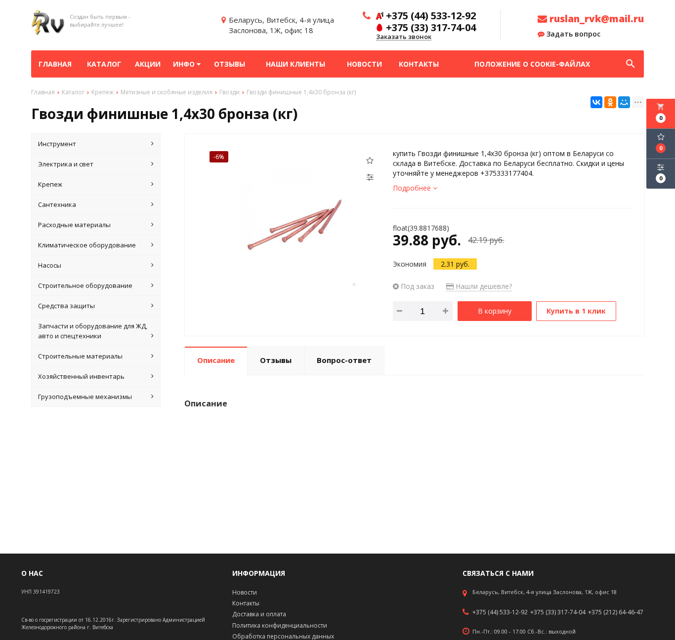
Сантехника (57, 204)
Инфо (185, 64)
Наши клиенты (295, 64)
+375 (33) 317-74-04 (558, 612)
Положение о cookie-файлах (532, 64)
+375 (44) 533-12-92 (500, 612)
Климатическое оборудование (87, 244)
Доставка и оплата (259, 614)
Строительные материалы (80, 356)
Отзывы (229, 64)
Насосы (49, 265)
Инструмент (57, 143)
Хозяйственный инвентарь (81, 376)
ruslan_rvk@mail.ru (595, 19)
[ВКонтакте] (596, 102)
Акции (148, 64)
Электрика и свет (65, 164)
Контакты (419, 64)
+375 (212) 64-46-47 (615, 612)
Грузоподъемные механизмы (85, 396)
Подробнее (413, 188)
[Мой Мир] (624, 102)
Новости (364, 64)
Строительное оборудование (85, 285)
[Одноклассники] (610, 102)
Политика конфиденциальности (279, 625)
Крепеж (50, 184)
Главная (55, 64)
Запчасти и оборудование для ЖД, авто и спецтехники (92, 330)
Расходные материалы (74, 224)
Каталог (104, 64)
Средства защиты (66, 305)
